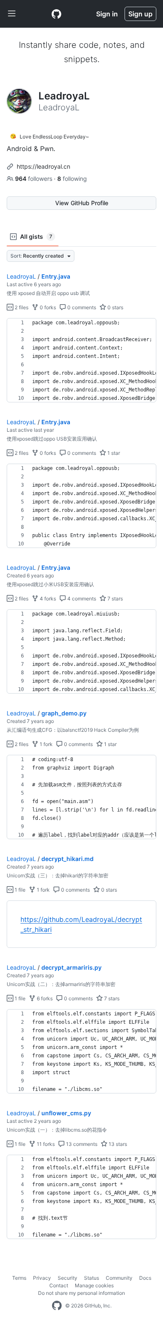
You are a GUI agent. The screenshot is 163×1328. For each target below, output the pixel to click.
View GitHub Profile (81, 202)
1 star (113, 453)
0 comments (81, 307)
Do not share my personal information (81, 1293)
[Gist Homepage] (56, 14)
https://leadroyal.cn (43, 166)
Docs (145, 1278)
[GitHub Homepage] (57, 1305)
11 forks (45, 1144)
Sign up (140, 14)
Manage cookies (94, 1285)
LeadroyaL (21, 276)
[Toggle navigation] (12, 13)
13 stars (117, 1144)
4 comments (81, 598)
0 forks (47, 307)
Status (91, 1278)
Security (67, 1278)
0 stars (114, 307)
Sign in (107, 14)
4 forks (47, 598)
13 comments (81, 1144)
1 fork (45, 744)
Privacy (42, 1278)
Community (119, 1278)
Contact (58, 1285)
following (72, 178)
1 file (19, 890)
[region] (81, 360)
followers (34, 178)
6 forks (44, 998)
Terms (19, 1278)
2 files (20, 307)
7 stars (114, 598)
